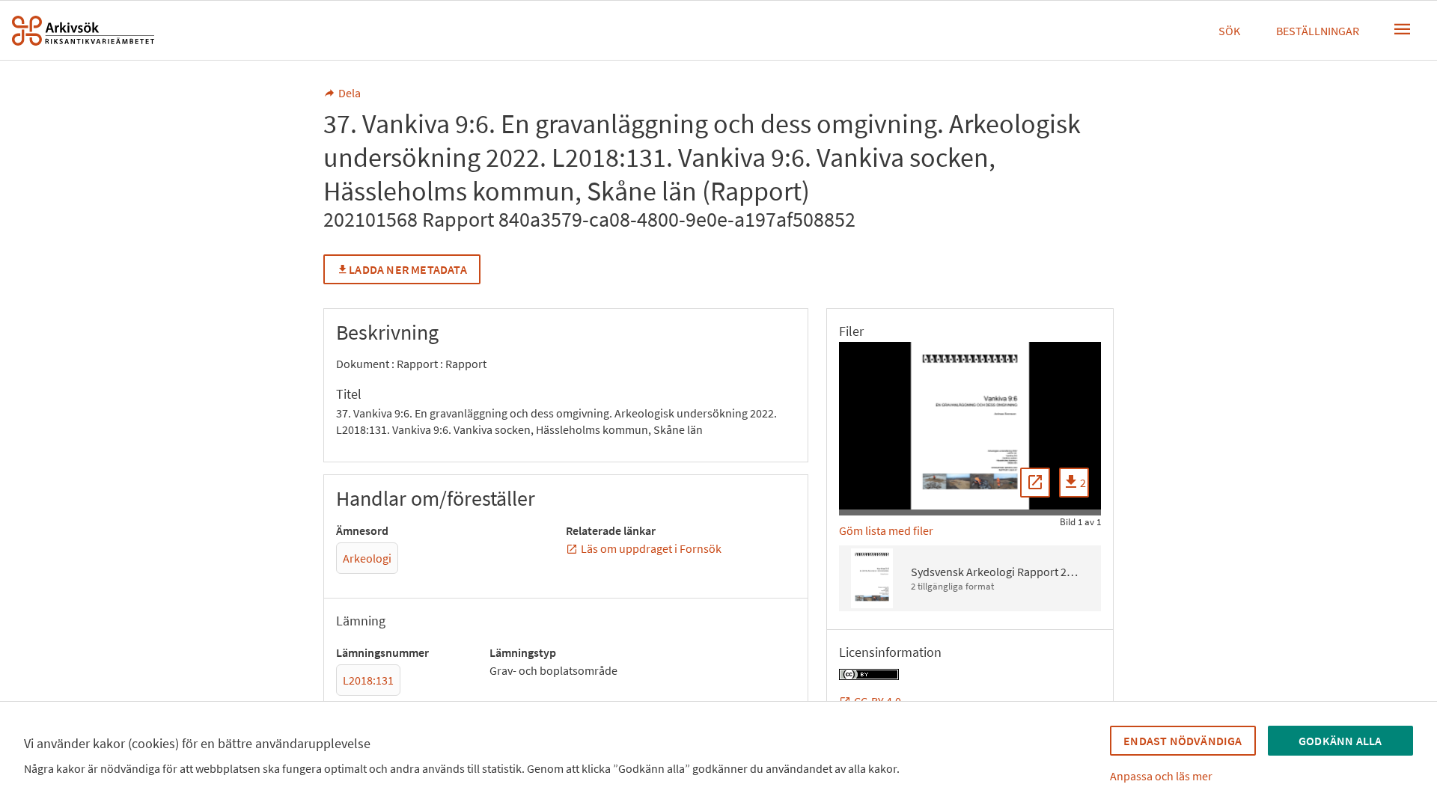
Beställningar (1317, 30)
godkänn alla (1340, 740)
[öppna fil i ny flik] (1035, 483)
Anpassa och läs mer (1161, 775)
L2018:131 (368, 680)
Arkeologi (367, 558)
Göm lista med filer (886, 530)
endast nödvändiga (1182, 740)
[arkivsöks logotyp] (83, 31)
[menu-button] (1402, 29)
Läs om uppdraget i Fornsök (651, 548)
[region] (970, 425)
